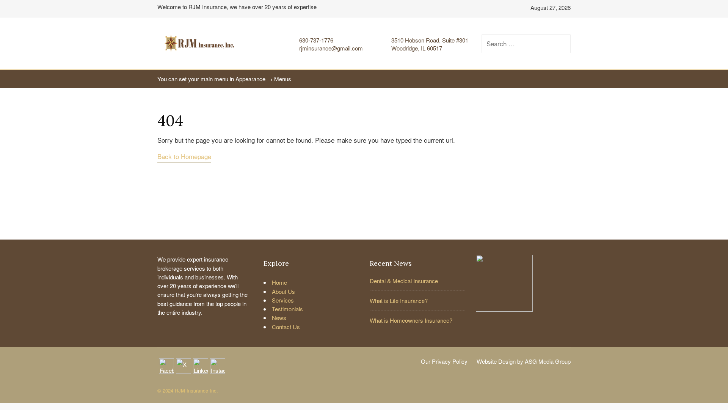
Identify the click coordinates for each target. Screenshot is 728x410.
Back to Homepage (184, 156)
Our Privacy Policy (444, 361)
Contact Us (286, 327)
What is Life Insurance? (399, 300)
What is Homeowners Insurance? (411, 320)
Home (279, 282)
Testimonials (287, 309)
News (279, 318)
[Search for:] (519, 43)
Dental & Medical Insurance (404, 281)
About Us (283, 291)
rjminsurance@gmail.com (331, 48)
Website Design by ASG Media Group (524, 361)
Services (283, 300)
